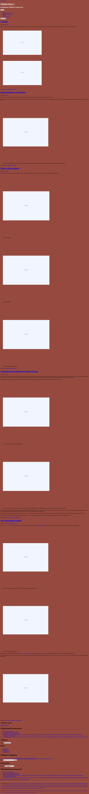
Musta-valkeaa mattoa (9, 168)
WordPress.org (6, 752)
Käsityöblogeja (39, 758)
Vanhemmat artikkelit (4, 725)
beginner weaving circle (17, 792)
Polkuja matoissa (41, 525)
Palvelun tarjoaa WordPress (5, 779)
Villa (10, 517)
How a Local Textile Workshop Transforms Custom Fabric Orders (71, 783)
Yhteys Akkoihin (6, 16)
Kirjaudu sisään (6, 748)
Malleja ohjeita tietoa (47, 758)
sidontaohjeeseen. (27, 653)
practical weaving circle (71, 790)
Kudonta (7, 89)
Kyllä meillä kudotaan (9, 731)
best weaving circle (63, 790)
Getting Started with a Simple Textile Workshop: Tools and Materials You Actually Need (28, 788)
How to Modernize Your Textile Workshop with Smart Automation (39, 786)
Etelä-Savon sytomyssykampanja (5, 758)
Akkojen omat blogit (7, 14)
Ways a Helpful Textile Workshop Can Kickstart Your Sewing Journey (62, 786)
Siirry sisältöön (3, 1)
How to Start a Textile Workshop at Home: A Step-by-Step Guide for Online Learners (21, 783)
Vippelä (13, 517)
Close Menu (3, 18)
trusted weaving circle (34, 792)
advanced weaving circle (26, 792)
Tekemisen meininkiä (14, 732)
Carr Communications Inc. (25, 779)
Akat (4, 12)
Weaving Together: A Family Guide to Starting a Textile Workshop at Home (53, 784)
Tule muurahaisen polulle (11, 520)
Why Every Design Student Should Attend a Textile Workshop (30, 784)
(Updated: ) (11, 523)
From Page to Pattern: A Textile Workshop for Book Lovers (18, 786)
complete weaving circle (9, 792)
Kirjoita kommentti (12, 89)
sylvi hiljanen (5, 733)
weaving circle (57, 790)
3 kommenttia (17, 517)
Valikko (2, 9)
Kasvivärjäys (13, 758)
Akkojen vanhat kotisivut (8, 13)
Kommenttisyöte (6, 750)
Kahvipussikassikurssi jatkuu (13, 733)
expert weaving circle (78, 790)
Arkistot (2, 742)
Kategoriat (2, 766)
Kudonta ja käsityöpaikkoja (25, 758)
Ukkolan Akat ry (28, 790)
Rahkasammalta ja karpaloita (12, 92)
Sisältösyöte (5, 749)
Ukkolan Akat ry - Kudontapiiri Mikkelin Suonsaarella (16, 790)
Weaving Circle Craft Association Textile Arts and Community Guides (42, 790)
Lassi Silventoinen (6, 732)
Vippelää (4, 21)
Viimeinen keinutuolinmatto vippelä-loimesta (19, 371)
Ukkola (4, 15)
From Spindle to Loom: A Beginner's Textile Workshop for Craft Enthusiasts (47, 783)
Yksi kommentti (19, 720)
